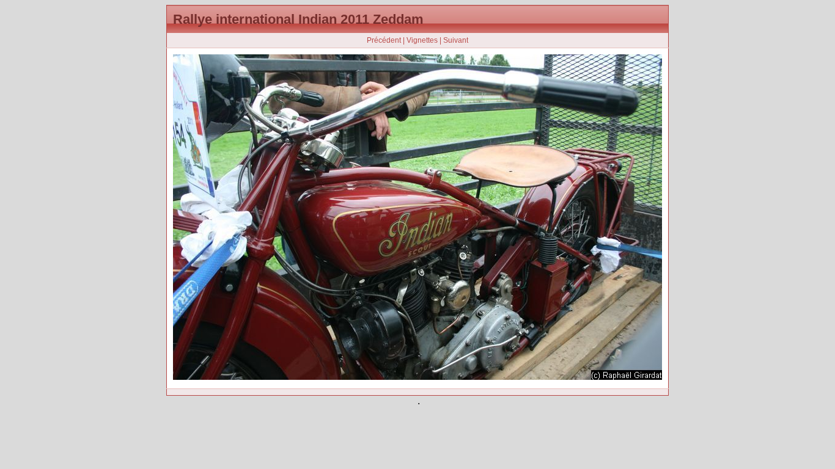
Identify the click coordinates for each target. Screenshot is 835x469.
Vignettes (422, 40)
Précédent (384, 40)
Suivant (455, 40)
